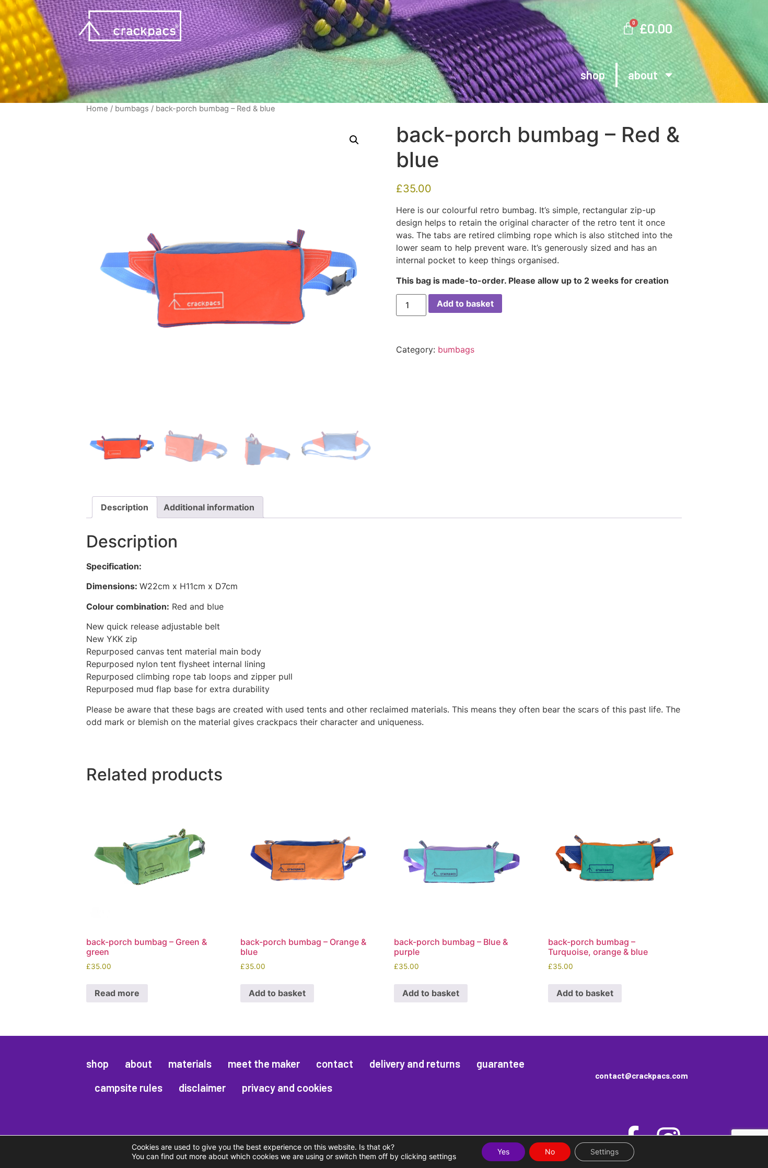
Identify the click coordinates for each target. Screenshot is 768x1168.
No (550, 1151)
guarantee (500, 1063)
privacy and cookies (287, 1087)
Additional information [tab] (209, 507)
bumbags (132, 108)
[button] (354, 140)
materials (190, 1063)
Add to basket (465, 303)
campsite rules (128, 1087)
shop (592, 74)
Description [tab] (124, 507)
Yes (503, 1151)
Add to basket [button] (277, 993)
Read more (117, 993)
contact (334, 1063)
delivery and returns (414, 1063)
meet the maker (264, 1063)
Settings (604, 1151)
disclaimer (202, 1087)
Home (97, 108)
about (643, 74)
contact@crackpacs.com (641, 1075)
